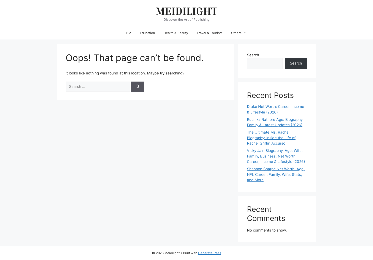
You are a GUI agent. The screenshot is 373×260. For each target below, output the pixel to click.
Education (147, 33)
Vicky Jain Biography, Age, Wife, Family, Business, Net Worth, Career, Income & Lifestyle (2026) (276, 156)
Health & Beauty (176, 33)
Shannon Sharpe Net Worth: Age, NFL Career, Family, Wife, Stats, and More (276, 174)
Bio (128, 33)
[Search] (137, 87)
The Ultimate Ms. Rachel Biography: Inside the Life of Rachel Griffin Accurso (271, 137)
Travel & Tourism (210, 33)
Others (236, 33)
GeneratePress (209, 253)
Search (253, 55)
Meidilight (186, 10)
